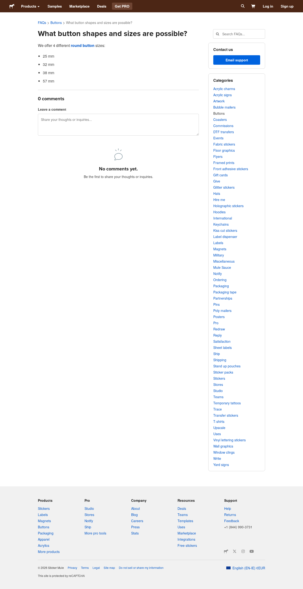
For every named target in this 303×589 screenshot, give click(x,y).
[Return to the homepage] (11, 6)
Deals (101, 6)
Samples (55, 6)
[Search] (242, 6)
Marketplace (79, 6)
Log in (268, 6)
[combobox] (239, 34)
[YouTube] (252, 551)
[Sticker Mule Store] (226, 551)
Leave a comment (52, 109)
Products (28, 6)
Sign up (287, 6)
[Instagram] (243, 551)
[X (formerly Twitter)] (234, 551)
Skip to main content (3, 3)
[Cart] (253, 6)
